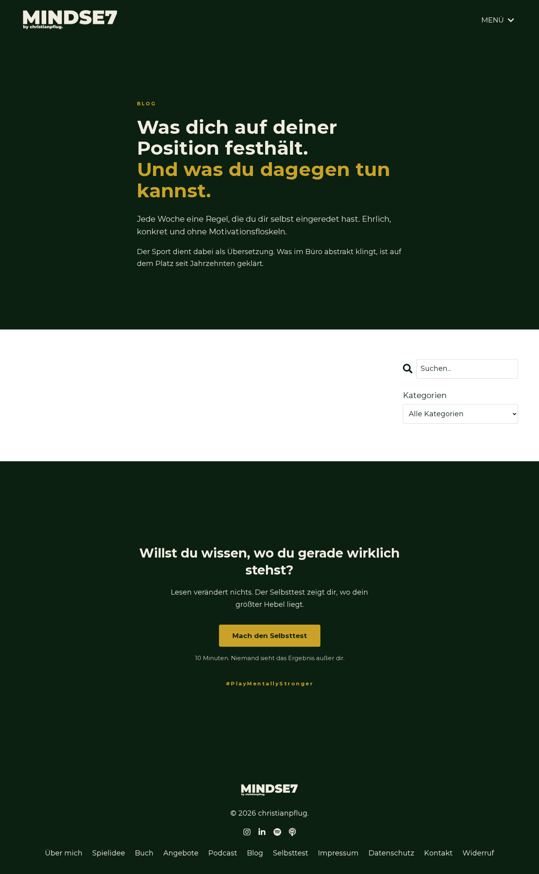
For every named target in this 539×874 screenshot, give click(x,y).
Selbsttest (290, 853)
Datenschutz (391, 853)
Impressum (338, 853)
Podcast (222, 853)
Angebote (180, 853)
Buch (144, 853)
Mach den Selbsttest (269, 636)
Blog (255, 853)
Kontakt (438, 853)
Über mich (63, 853)
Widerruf (478, 853)
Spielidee (108, 853)
